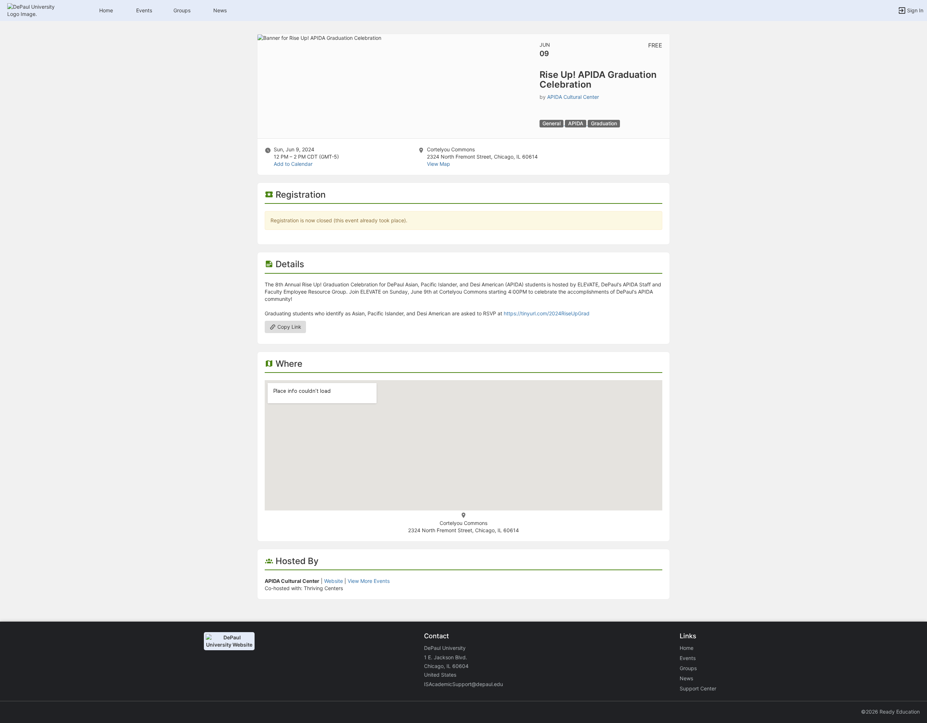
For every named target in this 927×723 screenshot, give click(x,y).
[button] (37, 10)
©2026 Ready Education (890, 712)
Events (144, 10)
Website (333, 581)
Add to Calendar (293, 164)
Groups (181, 10)
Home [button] (106, 10)
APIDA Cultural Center (573, 97)
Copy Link (288, 327)
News (220, 10)
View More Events (369, 581)
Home (686, 648)
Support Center (698, 688)
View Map (438, 164)
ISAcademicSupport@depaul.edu (463, 684)
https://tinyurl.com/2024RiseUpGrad (547, 313)
